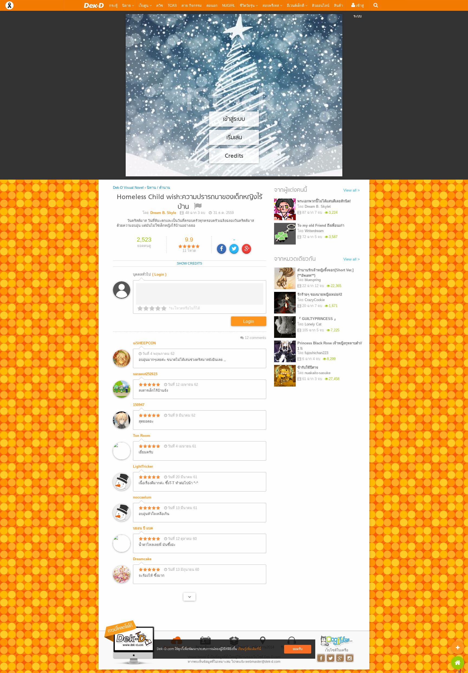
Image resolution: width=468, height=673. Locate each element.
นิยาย (127, 5)
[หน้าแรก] (94, 5)
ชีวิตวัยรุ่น (248, 5)
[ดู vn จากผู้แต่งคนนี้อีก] (189, 597)
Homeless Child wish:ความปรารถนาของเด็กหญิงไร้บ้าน (189, 202)
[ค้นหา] (375, 5)
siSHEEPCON (144, 343)
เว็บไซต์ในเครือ (336, 650)
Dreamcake (142, 559)
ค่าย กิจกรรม (191, 5)
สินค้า (338, 5)
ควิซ (159, 5)
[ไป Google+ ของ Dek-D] (340, 658)
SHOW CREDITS (189, 263)
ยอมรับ (298, 649)
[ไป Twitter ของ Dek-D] (331, 658)
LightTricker (143, 466)
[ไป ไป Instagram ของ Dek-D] (350, 658)
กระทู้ (113, 5)
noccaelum (142, 497)
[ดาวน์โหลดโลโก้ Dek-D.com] (129, 642)
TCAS (172, 5)
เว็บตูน (144, 5)
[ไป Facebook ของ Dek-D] (321, 658)
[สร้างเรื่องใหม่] (457, 647)
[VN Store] (457, 662)
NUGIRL (228, 5)
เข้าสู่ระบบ (358, 10)
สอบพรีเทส (271, 5)
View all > (351, 190)
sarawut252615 (145, 374)
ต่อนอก (211, 5)
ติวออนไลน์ (320, 5)
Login (248, 321)
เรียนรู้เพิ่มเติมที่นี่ (249, 649)
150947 (138, 405)
